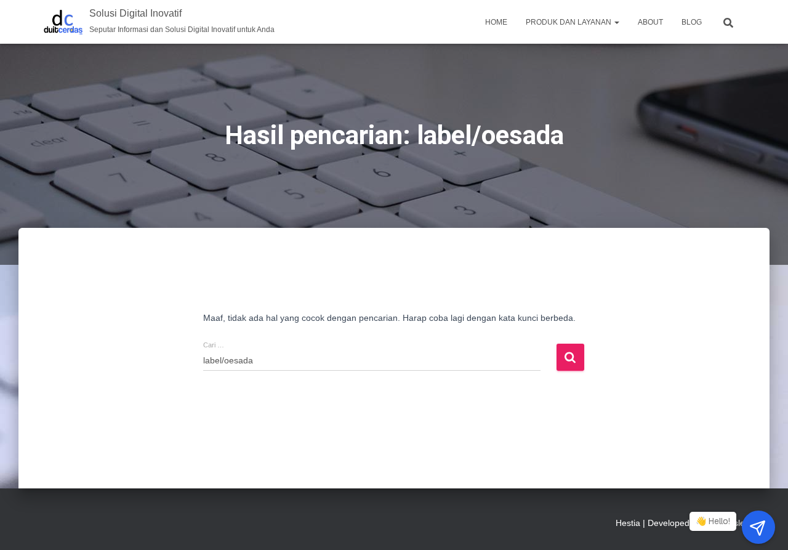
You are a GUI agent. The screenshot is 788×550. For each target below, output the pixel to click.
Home (496, 22)
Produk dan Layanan (569, 22)
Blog (691, 22)
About (650, 22)
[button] (616, 22)
